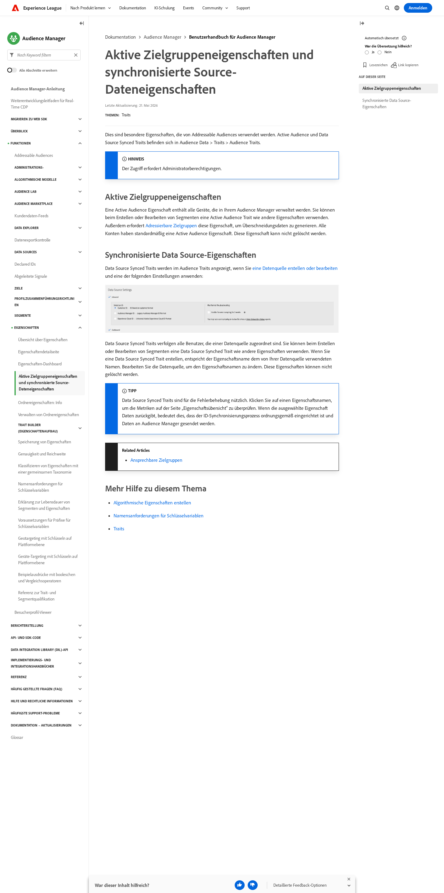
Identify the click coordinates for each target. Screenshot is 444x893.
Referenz (19, 677)
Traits (126, 115)
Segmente (22, 315)
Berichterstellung (27, 625)
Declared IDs (25, 264)
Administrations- (29, 167)
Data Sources (25, 252)
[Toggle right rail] (361, 23)
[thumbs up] (240, 885)
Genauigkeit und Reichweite (42, 454)
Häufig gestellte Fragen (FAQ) (36, 689)
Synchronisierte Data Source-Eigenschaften (386, 103)
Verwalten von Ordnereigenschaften (48, 414)
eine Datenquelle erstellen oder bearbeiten (295, 268)
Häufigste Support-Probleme (35, 713)
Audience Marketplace (33, 204)
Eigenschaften (26, 327)
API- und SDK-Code (26, 638)
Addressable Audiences (33, 155)
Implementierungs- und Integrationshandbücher (32, 663)
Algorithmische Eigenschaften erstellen (152, 503)
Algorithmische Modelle (35, 179)
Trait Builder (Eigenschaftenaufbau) (38, 428)
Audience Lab (25, 191)
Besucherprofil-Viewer (32, 612)
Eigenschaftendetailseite (38, 351)
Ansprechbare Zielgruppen (156, 460)
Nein (387, 52)
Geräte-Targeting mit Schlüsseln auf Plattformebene (48, 559)
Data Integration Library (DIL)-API (39, 650)
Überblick (19, 131)
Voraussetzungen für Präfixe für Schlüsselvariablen (44, 523)
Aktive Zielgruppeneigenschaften (391, 88)
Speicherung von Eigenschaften (44, 442)
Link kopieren (408, 65)
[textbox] (44, 55)
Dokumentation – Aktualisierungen (41, 725)
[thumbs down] (253, 885)
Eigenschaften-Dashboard (40, 364)
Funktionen (21, 143)
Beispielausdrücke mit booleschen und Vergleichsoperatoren (46, 578)
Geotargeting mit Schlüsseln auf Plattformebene (45, 541)
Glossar (17, 737)
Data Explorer (26, 228)
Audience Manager (162, 37)
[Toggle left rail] (81, 23)
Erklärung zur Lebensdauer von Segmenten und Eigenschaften (44, 505)
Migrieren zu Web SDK (29, 119)
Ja (373, 52)
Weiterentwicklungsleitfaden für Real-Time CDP (42, 104)
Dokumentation (120, 37)
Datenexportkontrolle (32, 240)
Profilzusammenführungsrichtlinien (44, 301)
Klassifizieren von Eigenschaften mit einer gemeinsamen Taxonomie (48, 469)
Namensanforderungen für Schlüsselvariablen (159, 516)
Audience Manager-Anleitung (38, 89)
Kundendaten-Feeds (31, 215)
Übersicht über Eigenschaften (42, 339)
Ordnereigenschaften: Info (40, 402)
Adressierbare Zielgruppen (171, 225)
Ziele (18, 288)
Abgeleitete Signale (30, 276)
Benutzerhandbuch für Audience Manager (232, 37)
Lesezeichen (378, 65)
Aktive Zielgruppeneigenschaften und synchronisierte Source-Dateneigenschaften (48, 383)
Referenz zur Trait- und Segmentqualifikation (37, 596)
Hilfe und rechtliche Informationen (42, 701)
